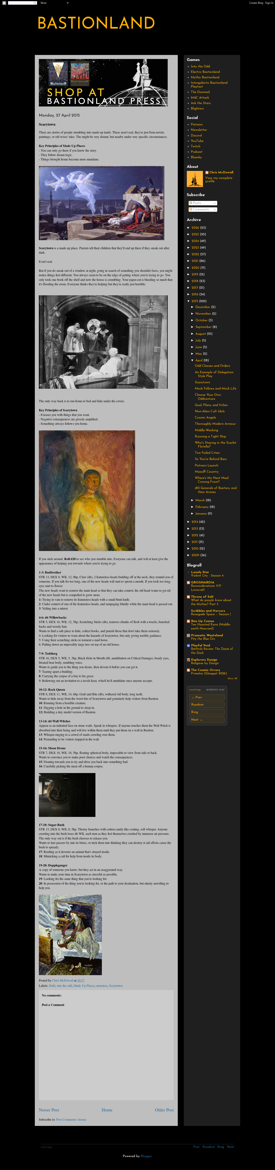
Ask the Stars (201, 103)
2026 (196, 227)
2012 (195, 535)
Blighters (197, 108)
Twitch (195, 146)
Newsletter (199, 130)
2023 (196, 247)
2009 (196, 555)
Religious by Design (205, 663)
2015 (195, 301)
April (199, 360)
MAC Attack (200, 97)
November (203, 313)
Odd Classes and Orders (212, 366)
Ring (194, 712)
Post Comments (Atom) (71, 1119)
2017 (195, 287)
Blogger (146, 1156)
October (202, 320)
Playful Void (200, 645)
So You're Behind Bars (211, 459)
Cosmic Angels (205, 417)
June (199, 347)
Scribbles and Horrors (208, 611)
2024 (196, 241)
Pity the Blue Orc (203, 639)
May (199, 354)
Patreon (197, 124)
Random (197, 704)
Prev (196, 1147)
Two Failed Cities (207, 453)
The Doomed (200, 92)
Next (230, 1147)
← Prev (196, 697)
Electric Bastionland (205, 72)
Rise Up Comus (202, 621)
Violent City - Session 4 (207, 575)
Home (107, 1110)
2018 (195, 281)
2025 (196, 234)
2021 (195, 261)
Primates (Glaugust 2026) (209, 673)
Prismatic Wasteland (207, 635)
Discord (196, 135)
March (200, 500)
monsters (102, 985)
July (198, 340)
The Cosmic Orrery (205, 670)
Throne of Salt (202, 596)
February (202, 507)
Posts (196, 203)
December (203, 307)
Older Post (164, 1110)
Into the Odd (200, 66)
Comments (200, 209)
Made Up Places (84, 985)
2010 (196, 548)
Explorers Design (204, 659)
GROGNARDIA (202, 582)
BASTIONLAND (96, 25)
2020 (196, 268)
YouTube (197, 141)
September (204, 327)
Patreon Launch (206, 465)
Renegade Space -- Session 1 (211, 614)
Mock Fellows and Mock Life (215, 388)
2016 (195, 294)
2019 (195, 274)
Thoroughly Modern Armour (215, 424)
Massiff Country (207, 471)
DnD (52, 985)
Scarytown (116, 985)
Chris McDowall (221, 172)
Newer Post (49, 1110)
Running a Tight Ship (210, 436)
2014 (195, 522)
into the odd (64, 985)
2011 (195, 542)
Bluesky (196, 157)
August (201, 334)
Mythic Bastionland (205, 77)
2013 (195, 528)
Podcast (197, 152)
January (201, 513)
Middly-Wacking (206, 430)
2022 (196, 254)
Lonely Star (200, 572)
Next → (197, 719)
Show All (232, 678)
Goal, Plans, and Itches (211, 405)
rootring (195, 689)
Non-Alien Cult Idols (210, 411)
